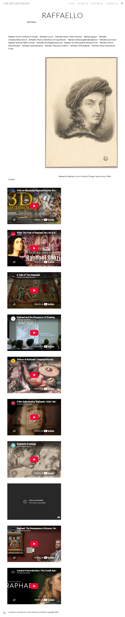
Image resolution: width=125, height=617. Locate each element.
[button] (122, 3)
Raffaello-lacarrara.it (107, 40)
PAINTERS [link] (95, 3)
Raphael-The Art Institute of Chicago (23, 37)
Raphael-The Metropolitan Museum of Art (81, 43)
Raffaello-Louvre (46, 37)
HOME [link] (71, 3)
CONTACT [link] (110, 3)
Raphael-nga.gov (90, 37)
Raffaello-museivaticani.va (32, 46)
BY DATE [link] (81, 3)
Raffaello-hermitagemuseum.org (49, 43)
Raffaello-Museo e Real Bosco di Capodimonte (47, 40)
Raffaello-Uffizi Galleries (80, 46)
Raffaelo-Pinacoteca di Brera (56, 46)
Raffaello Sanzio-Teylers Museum (68, 37)
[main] (62, 17)
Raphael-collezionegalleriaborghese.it (83, 40)
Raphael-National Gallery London (21, 43)
